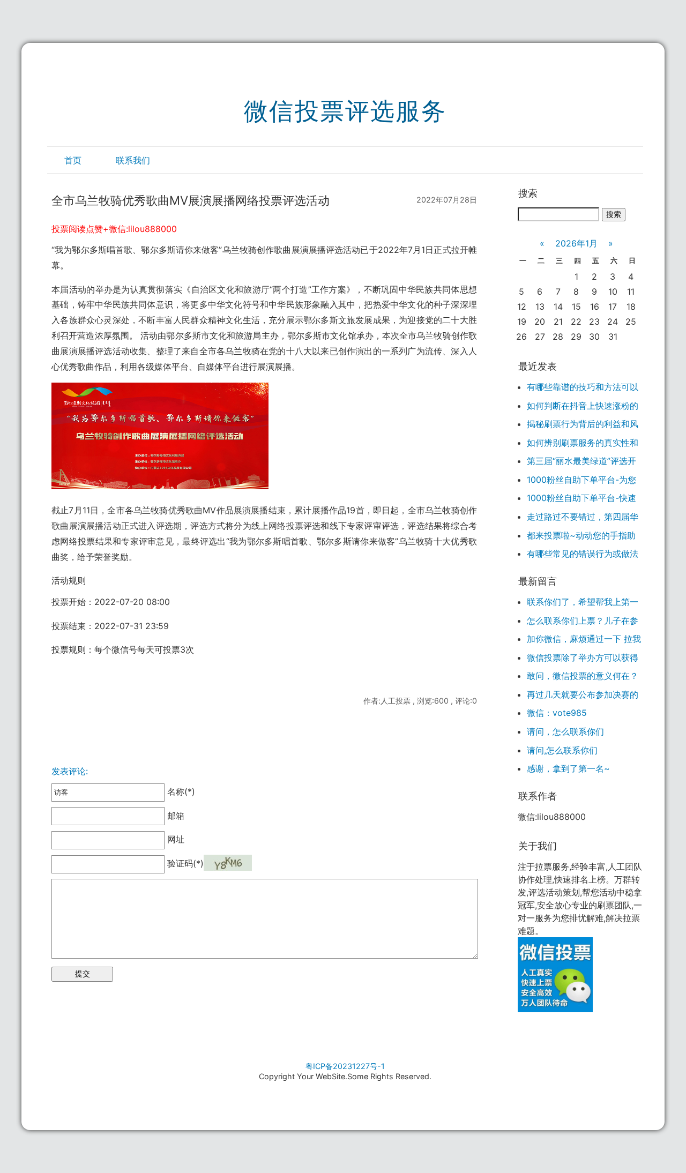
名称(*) (180, 791)
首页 (72, 160)
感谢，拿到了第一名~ (568, 768)
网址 (174, 839)
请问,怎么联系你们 (562, 750)
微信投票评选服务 (345, 110)
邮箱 (174, 815)
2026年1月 (576, 243)
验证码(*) (185, 863)
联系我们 (133, 160)
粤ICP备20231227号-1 (345, 1066)
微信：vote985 (557, 712)
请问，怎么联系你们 (565, 731)
